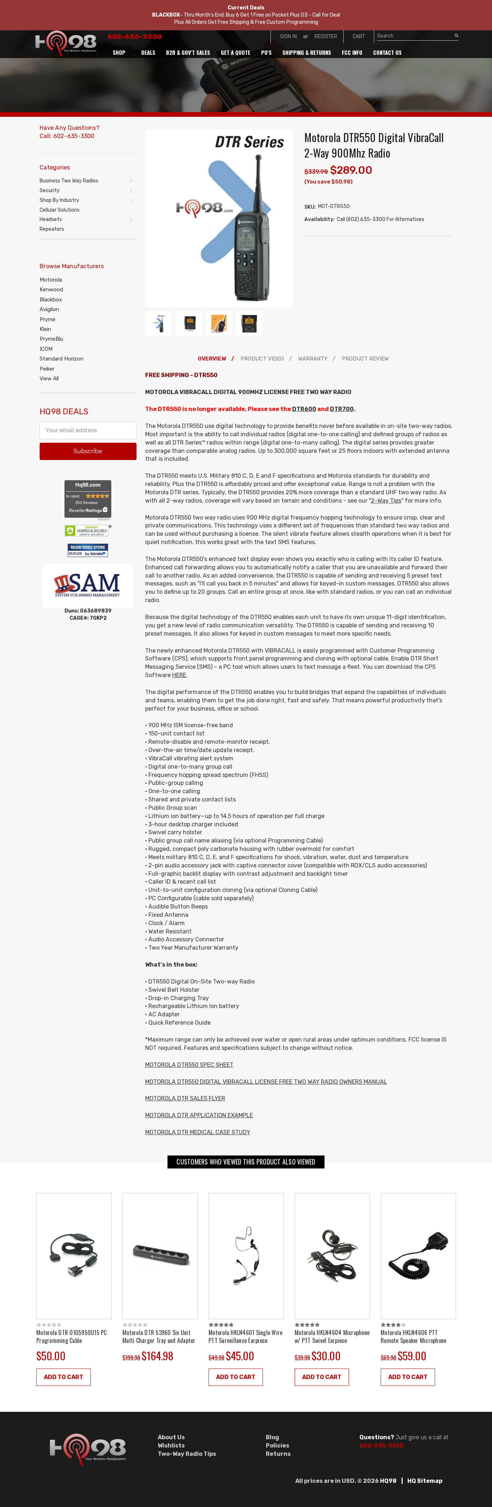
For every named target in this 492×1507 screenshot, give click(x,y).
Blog (272, 1437)
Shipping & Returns (306, 52)
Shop (119, 52)
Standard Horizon (62, 358)
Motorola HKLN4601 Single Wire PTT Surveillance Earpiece (245, 1336)
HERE (179, 675)
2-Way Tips (386, 500)
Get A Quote (235, 52)
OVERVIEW (212, 358)
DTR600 (304, 409)
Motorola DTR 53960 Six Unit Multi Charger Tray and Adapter (159, 1336)
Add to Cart (63, 1377)
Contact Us (387, 52)
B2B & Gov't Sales (188, 52)
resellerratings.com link (88, 510)
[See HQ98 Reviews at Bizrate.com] (88, 550)
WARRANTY (312, 358)
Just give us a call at (403, 1437)
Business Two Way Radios (69, 181)
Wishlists (171, 1445)
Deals (148, 52)
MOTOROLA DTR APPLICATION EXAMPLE (199, 1115)
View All (49, 378)
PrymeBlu (51, 339)
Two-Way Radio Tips (187, 1453)
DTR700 (342, 409)
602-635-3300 (134, 37)
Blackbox (51, 299)
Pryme (47, 319)
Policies (277, 1445)
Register (325, 37)
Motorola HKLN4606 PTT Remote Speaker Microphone (413, 1336)
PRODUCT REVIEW (365, 358)
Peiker (47, 369)
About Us (171, 1437)
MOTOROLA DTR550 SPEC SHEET (189, 1064)
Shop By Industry (59, 200)
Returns (278, 1453)
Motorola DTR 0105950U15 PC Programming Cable (71, 1336)
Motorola (51, 280)
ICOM (46, 349)
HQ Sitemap (424, 1480)
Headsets (51, 219)
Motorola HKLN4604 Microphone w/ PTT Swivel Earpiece (332, 1336)
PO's (266, 52)
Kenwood (51, 289)
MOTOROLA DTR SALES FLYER (185, 1098)
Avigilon (49, 309)
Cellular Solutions (60, 210)
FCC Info (352, 52)
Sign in (288, 37)
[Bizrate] (99, 554)
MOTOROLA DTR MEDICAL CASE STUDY (197, 1132)
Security (50, 190)
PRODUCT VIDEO (262, 358)
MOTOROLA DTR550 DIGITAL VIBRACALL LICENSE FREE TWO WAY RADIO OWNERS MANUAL (266, 1081)
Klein (45, 329)
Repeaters (52, 229)
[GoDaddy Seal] (88, 530)
